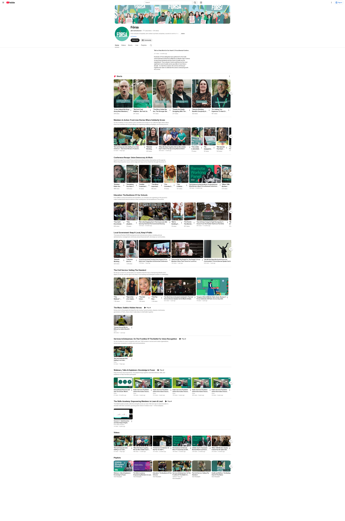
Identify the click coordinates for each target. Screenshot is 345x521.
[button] (157, 69)
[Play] (133, 60)
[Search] (195, 2)
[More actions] (229, 76)
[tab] (117, 45)
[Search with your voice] (201, 2)
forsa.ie (134, 36)
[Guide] (3, 2)
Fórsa (115, 331)
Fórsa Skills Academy (119, 424)
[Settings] (331, 2)
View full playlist (118, 476)
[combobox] (168, 2)
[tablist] (172, 45)
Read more (157, 69)
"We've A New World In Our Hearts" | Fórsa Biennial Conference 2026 (172, 50)
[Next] (231, 93)
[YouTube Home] (10, 2)
